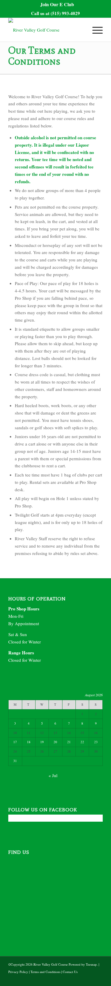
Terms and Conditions (45, 971)
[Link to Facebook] (80, 978)
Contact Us (70, 971)
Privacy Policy (18, 971)
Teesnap (91, 964)
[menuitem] (57, 4)
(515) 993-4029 (65, 13)
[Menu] (94, 30)
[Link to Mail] (89, 978)
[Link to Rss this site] (98, 978)
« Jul (53, 775)
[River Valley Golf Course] (46, 30)
